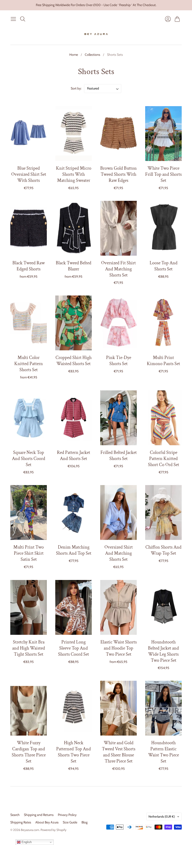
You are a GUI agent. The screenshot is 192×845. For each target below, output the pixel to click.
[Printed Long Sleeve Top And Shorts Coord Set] (73, 607)
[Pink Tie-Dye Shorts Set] (118, 322)
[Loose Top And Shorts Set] (163, 228)
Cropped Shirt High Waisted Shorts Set (73, 361)
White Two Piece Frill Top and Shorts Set (163, 174)
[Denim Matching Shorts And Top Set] (73, 512)
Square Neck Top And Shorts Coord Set (28, 458)
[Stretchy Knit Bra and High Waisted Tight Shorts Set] (28, 607)
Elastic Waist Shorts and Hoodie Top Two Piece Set (118, 648)
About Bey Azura (47, 822)
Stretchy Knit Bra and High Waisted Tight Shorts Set (28, 648)
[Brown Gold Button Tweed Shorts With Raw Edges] (118, 133)
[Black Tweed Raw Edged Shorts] (28, 228)
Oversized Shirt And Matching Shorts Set (118, 553)
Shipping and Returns (39, 815)
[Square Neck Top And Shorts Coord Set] (28, 417)
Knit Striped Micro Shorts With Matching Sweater (73, 174)
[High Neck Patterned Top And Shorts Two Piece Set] (73, 708)
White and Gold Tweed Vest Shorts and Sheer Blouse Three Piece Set (118, 752)
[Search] (22, 19)
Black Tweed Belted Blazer (73, 266)
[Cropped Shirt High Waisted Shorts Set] (73, 322)
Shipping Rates (20, 822)
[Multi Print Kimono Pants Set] (163, 322)
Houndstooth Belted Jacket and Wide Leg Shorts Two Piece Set (163, 651)
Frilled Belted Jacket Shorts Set (118, 455)
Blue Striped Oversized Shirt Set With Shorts (28, 174)
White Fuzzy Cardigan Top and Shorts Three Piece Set (29, 752)
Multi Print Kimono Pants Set (163, 361)
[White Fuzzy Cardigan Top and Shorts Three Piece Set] (28, 708)
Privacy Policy (67, 815)
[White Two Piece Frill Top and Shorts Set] (163, 133)
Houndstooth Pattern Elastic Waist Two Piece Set (163, 752)
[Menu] (13, 19)
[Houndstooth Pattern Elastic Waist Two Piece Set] (163, 708)
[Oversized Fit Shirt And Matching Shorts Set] (118, 228)
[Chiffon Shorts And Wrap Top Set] (163, 512)
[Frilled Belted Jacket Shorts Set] (118, 417)
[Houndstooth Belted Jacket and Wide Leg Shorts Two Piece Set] (163, 607)
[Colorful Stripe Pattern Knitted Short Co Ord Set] (163, 417)
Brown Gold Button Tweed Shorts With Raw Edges (118, 174)
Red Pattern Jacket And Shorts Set (73, 455)
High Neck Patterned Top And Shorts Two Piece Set (73, 752)
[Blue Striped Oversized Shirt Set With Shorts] (28, 133)
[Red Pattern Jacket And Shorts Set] (73, 417)
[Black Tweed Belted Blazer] (73, 228)
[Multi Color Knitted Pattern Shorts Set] (28, 322)
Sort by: (76, 88)
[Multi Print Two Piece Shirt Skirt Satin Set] (28, 512)
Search (15, 815)
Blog (84, 822)
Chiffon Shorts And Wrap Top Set (163, 550)
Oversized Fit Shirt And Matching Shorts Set (118, 269)
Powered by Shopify (53, 830)
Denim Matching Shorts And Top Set (73, 550)
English (26, 842)
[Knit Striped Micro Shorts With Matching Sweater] (73, 133)
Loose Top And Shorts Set (163, 266)
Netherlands (161, 816)
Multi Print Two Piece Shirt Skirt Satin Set (28, 553)
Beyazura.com (30, 830)
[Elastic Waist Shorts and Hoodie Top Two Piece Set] (118, 607)
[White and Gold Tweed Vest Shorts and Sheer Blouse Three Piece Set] (118, 708)
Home (73, 54)
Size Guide (70, 822)
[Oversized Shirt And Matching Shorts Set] (118, 512)
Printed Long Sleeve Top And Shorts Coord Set (73, 648)
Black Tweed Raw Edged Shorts (28, 266)
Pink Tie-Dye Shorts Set (118, 361)
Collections (92, 54)
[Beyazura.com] (96, 34)
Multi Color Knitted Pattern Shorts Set (28, 364)
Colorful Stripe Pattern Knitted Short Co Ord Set (163, 458)
